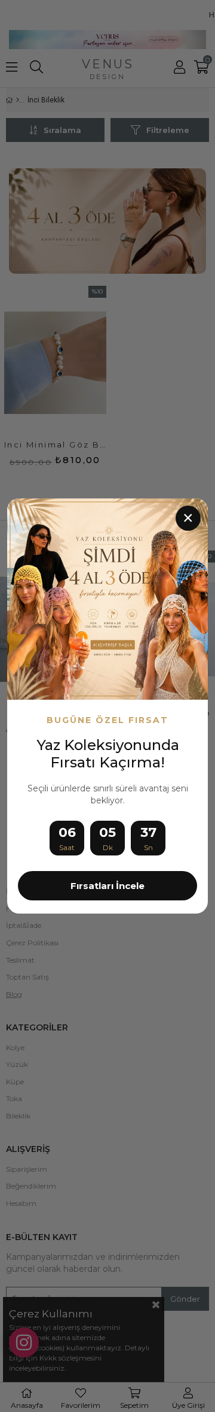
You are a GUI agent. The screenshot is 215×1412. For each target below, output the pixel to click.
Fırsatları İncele (107, 885)
